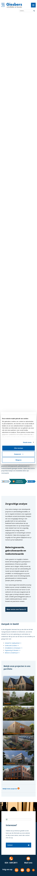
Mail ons (28, 862)
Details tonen (27, 442)
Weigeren (18, 460)
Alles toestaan (18, 448)
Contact (10, 845)
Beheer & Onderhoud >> (12, 653)
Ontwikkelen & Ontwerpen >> (13, 648)
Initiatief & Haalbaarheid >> (13, 643)
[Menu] (33, 5)
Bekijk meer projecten (10, 789)
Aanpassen (17, 454)
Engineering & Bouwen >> (12, 650)
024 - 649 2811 (11, 862)
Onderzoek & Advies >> (12, 645)
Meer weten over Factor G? (16, 609)
